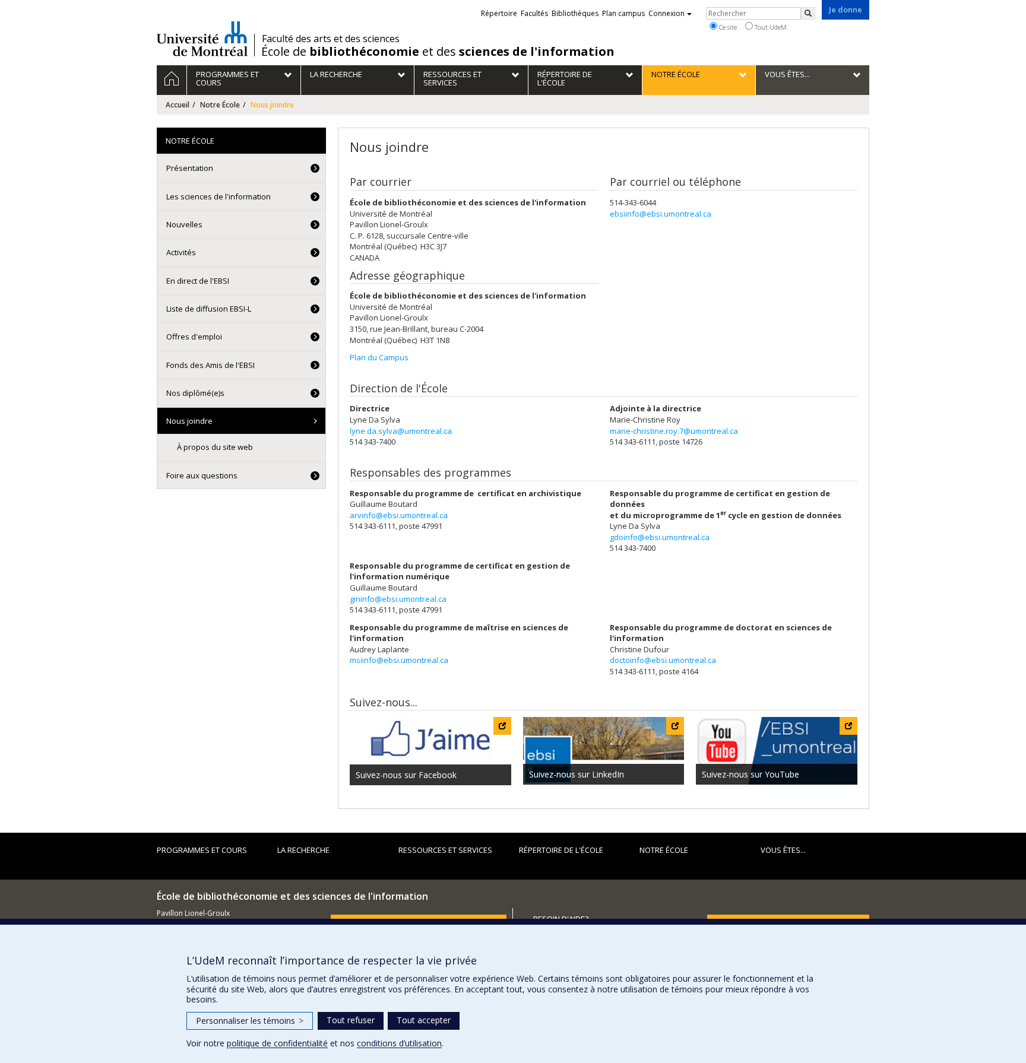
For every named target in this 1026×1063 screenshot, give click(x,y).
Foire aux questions (202, 475)
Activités (181, 252)
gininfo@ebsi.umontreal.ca (398, 599)
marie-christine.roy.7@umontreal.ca (674, 431)
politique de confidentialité (277, 1043)
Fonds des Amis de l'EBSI (210, 365)
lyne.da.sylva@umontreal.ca (401, 431)
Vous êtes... (783, 850)
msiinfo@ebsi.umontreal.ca (399, 660)
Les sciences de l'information (218, 196)
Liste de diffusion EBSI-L (208, 308)
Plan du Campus (379, 357)
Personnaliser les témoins (249, 1020)
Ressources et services (445, 850)
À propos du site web (215, 447)
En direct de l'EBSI (197, 280)
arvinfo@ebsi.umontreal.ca (399, 515)
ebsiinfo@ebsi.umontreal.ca (660, 213)
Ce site (727, 27)
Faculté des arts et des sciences (331, 38)
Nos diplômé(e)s (195, 393)
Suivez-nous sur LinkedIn (576, 774)
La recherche (303, 850)
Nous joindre (189, 420)
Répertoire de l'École (561, 850)
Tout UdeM (770, 27)
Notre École (220, 105)
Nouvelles (184, 224)
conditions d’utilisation (399, 1043)
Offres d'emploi (194, 336)
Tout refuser (351, 1020)
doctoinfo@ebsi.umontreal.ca (663, 660)
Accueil (177, 105)
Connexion (666, 13)
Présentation (189, 168)
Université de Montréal (202, 38)
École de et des (438, 52)
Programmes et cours (202, 850)
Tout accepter (424, 1020)
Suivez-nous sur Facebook (406, 774)
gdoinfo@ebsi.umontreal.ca (660, 537)
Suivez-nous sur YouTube (750, 774)
